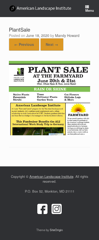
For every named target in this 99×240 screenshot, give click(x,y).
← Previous (24, 44)
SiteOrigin (56, 230)
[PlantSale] (49, 133)
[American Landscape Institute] (40, 8)
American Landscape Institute (51, 176)
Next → (52, 44)
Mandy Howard (67, 35)
